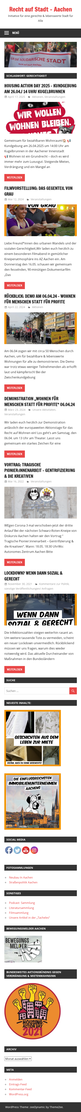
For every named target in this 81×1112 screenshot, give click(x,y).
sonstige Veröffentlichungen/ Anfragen (28, 588)
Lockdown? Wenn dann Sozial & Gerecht (33, 576)
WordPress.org (18, 1094)
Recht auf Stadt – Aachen (40, 9)
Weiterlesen (14, 177)
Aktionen (37, 97)
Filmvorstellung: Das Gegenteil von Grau (38, 191)
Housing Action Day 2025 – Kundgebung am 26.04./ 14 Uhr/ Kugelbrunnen (40, 88)
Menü (15, 33)
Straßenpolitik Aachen (23, 882)
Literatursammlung (21, 908)
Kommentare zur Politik (54, 584)
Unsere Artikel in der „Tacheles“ (29, 917)
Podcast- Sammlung (22, 903)
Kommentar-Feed (20, 1089)
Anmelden (15, 1079)
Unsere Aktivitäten (44, 409)
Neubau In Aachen (21, 877)
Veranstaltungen (54, 97)
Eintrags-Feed (18, 1084)
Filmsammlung (18, 913)
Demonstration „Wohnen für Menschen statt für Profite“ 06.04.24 (39, 401)
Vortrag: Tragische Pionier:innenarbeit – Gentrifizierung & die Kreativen (39, 470)
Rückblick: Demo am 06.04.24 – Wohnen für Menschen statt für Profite (39, 299)
